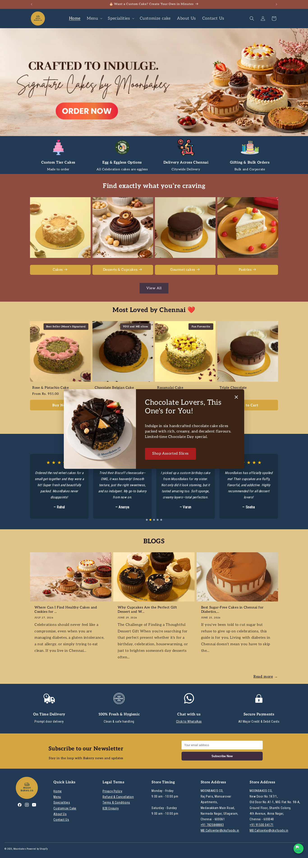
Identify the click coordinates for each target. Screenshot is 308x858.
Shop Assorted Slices (170, 453)
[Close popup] (236, 397)
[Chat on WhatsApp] (298, 848)
